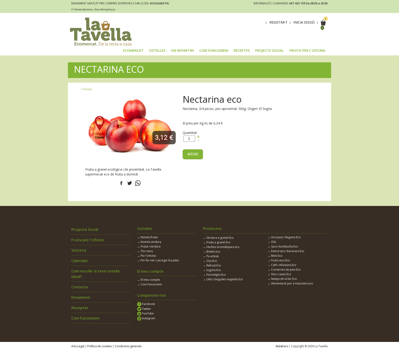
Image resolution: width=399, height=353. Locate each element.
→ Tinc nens (145, 251)
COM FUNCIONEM (213, 50)
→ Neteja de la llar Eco (282, 279)
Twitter (146, 309)
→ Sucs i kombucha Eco (283, 246)
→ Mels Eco (275, 256)
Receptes (79, 307)
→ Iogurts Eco (212, 270)
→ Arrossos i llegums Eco (284, 237)
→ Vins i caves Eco (279, 274)
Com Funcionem (85, 318)
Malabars (282, 346)
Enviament (80, 297)
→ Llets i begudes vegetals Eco (223, 279)
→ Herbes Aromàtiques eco (221, 247)
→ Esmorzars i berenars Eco (286, 251)
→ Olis (272, 242)
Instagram (148, 318)
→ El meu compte (148, 280)
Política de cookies (99, 346)
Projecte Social (84, 229)
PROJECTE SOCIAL (269, 50)
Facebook (148, 304)
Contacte (79, 287)
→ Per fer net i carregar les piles (158, 260)
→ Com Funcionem (149, 284)
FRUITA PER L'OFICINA (307, 50)
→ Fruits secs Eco (279, 260)
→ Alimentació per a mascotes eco (290, 283)
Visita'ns (78, 250)
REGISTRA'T (278, 22)
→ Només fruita (147, 237)
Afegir (192, 154)
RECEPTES (242, 50)
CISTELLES (157, 50)
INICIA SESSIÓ (304, 22)
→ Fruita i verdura (148, 246)
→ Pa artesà (211, 256)
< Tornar (86, 89)
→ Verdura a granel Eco (218, 238)
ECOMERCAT (133, 50)
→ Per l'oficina (146, 256)
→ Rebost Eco (212, 265)
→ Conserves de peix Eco (284, 270)
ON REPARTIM (182, 50)
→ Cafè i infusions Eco (282, 265)
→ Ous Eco (210, 261)
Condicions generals (128, 346)
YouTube (147, 313)
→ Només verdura (149, 242)
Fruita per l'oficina (87, 239)
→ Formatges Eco (214, 275)
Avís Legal (77, 346)
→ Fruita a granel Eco (216, 242)
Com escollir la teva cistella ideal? (95, 274)
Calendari (79, 260)
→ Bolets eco (211, 251)
